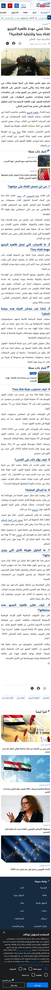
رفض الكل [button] (14, 985)
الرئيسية (44, 12)
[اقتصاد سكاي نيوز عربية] (40, 5)
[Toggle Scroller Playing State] (49, 17)
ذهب (22, 910)
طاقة (44, 895)
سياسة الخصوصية (23, 964)
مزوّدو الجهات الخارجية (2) (24, 950)
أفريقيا (35, 509)
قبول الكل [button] (37, 985)
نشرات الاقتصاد (40, 926)
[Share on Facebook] (14, 43)
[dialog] (25, 960)
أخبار (22, 887)
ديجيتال (44, 918)
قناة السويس (33, 196)
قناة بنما (16, 132)
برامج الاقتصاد (18, 926)
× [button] (4, 932)
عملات (44, 910)
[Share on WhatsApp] (20, 43)
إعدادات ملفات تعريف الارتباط (39, 964)
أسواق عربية (19, 895)
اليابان (19, 535)
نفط (22, 902)
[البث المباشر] (10, 5)
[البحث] (16, 5)
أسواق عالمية (41, 902)
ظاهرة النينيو (33, 112)
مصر (19, 196)
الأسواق (14, 12)
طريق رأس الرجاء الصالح (12, 520)
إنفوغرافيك (19, 918)
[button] (23, 6)
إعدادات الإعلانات (35, 961)
